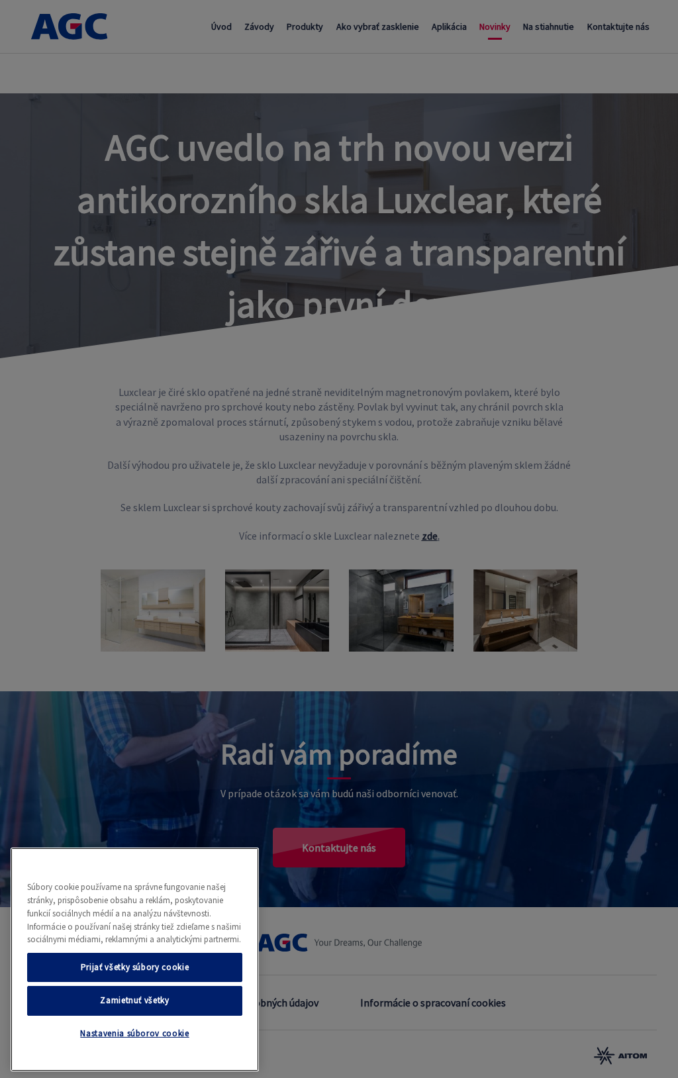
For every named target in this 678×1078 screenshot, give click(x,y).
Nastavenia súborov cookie (134, 1033)
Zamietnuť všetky (135, 1000)
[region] (135, 959)
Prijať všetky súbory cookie (135, 967)
